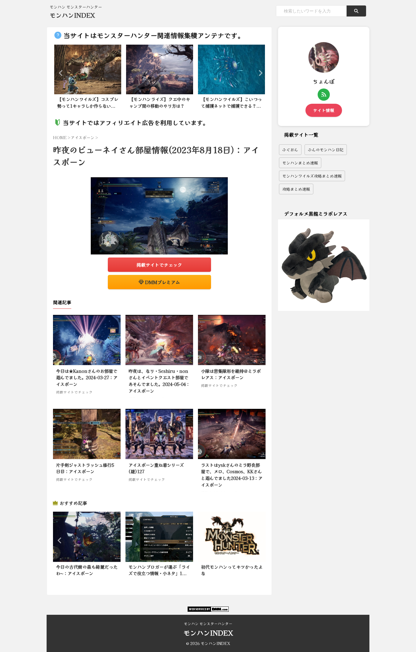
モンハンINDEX (72, 15)
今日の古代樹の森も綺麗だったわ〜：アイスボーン (87, 570)
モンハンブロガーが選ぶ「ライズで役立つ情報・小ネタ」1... (159, 570)
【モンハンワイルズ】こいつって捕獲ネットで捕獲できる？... (231, 102)
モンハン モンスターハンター (208, 623)
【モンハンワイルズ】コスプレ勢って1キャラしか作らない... (87, 102)
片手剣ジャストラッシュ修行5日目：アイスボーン (85, 468)
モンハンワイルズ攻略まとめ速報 (312, 176)
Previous (59, 72)
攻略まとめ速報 (296, 189)
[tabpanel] (87, 78)
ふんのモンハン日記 (326, 150)
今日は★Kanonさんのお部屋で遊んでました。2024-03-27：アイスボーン (87, 377)
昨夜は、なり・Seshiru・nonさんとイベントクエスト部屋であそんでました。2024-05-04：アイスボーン (159, 381)
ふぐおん (290, 150)
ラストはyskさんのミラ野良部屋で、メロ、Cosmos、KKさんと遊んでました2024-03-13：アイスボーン (232, 475)
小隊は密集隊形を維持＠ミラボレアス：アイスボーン (231, 374)
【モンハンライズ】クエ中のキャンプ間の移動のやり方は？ (159, 102)
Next (258, 72)
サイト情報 (323, 110)
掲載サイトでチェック (159, 264)
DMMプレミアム (162, 282)
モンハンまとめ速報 (300, 163)
